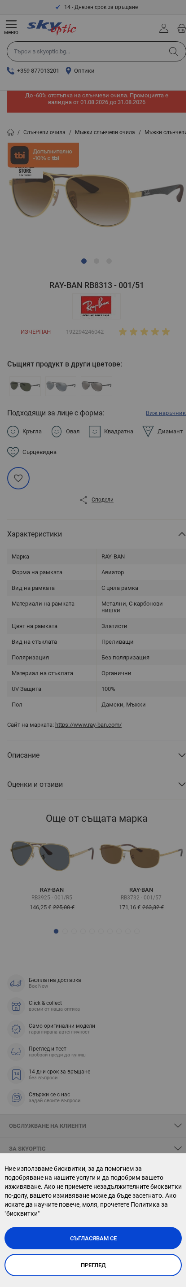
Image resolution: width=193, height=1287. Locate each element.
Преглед (93, 1265)
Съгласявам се (93, 1238)
